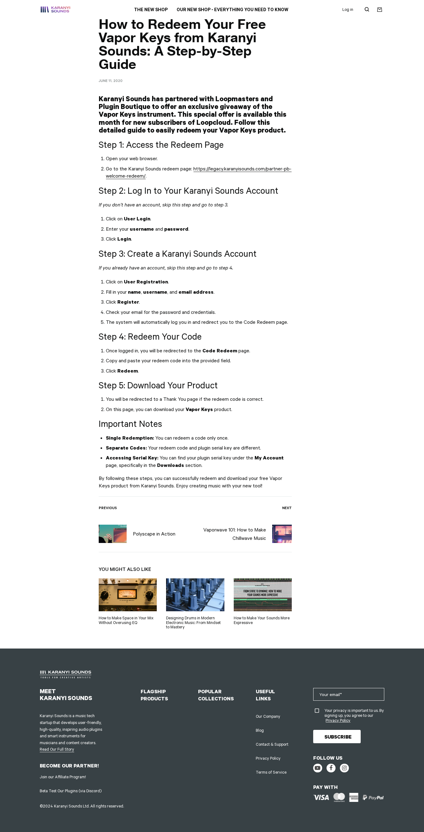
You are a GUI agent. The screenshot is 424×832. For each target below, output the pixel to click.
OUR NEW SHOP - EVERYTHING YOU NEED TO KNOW (232, 9)
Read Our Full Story (57, 749)
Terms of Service (271, 772)
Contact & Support (272, 744)
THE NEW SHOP (151, 9)
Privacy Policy (268, 758)
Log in (347, 9)
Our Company (268, 716)
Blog (260, 730)
